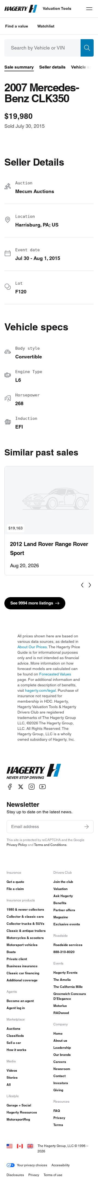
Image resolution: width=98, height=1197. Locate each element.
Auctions (13, 1028)
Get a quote (15, 881)
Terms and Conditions (50, 844)
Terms (58, 1125)
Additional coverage (22, 980)
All (9, 1084)
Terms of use (53, 1175)
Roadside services (67, 945)
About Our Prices (32, 647)
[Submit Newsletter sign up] (86, 827)
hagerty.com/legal (40, 690)
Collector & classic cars (25, 916)
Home (58, 1033)
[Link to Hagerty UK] (30, 1146)
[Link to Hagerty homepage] (34, 771)
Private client (17, 959)
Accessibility (60, 1165)
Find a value (16, 26)
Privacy (59, 1118)
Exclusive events (66, 924)
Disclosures (15, 1175)
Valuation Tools (57, 8)
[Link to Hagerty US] (10, 1146)
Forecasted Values (55, 674)
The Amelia (62, 979)
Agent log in (16, 1008)
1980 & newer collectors (25, 909)
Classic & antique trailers (26, 930)
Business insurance (22, 966)
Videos (12, 1070)
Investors (60, 1083)
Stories (12, 1077)
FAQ (56, 1110)
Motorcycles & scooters (25, 937)
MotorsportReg (18, 1119)
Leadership (62, 1047)
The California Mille (68, 986)
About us (60, 1040)
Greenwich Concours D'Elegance (69, 996)
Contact (59, 1076)
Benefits (59, 903)
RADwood (61, 1013)
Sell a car (14, 1042)
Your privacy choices (32, 1165)
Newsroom (61, 1069)
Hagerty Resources (22, 1112)
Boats (11, 952)
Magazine (60, 917)
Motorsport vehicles (22, 945)
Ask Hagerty (63, 896)
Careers (59, 1061)
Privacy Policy (17, 844)
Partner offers (64, 910)
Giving (58, 1090)
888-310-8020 (64, 952)
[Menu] (89, 8)
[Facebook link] (9, 786)
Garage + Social (19, 1105)
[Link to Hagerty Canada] (20, 1146)
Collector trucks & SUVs (25, 923)
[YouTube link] (42, 786)
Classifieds (15, 1035)
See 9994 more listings (31, 603)
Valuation (60, 889)
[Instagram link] (31, 786)
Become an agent (20, 1001)
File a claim (15, 889)
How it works (16, 1050)
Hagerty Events (65, 972)
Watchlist (45, 26)
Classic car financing (23, 973)
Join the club (63, 881)
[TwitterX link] (20, 786)
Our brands (62, 1054)
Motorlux (60, 1005)
